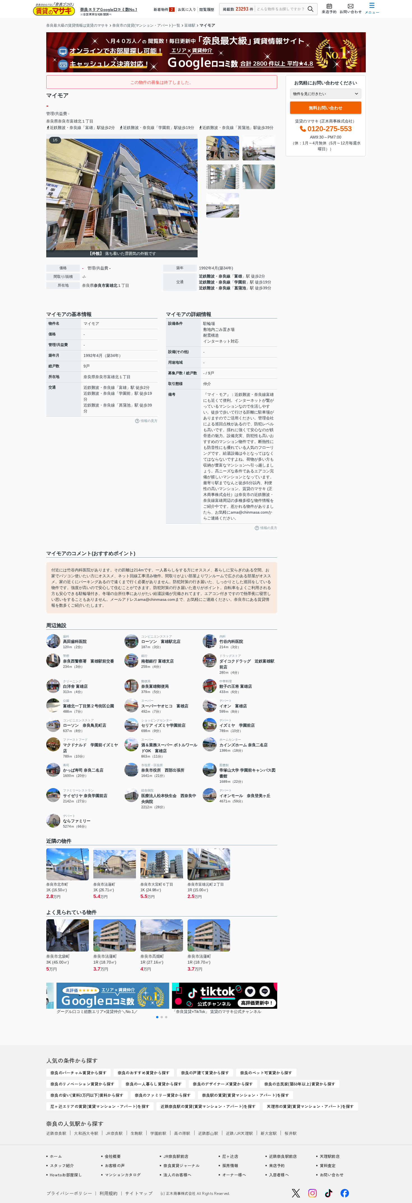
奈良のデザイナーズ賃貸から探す (223, 1084)
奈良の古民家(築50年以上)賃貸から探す (299, 1084)
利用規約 (108, 1193)
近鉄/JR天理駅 (239, 1133)
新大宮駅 (269, 1133)
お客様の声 (115, 1165)
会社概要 (113, 1156)
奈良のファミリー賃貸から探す (163, 1095)
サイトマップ (138, 1193)
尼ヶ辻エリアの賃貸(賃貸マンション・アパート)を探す (99, 1106)
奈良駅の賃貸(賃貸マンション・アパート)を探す (245, 1095)
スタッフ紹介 (62, 1165)
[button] (157, 1017)
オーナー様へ (234, 1174)
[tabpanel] (241, 177)
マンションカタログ (123, 1174)
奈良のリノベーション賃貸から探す (82, 1084)
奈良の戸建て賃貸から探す (205, 1072)
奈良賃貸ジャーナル (181, 1165)
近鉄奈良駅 (56, 1133)
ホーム (56, 1156)
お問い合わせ (332, 1174)
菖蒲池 (240, 288)
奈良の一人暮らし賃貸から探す (154, 1084)
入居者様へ (279, 1174)
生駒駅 (137, 1133)
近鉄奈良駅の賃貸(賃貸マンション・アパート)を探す (208, 1106)
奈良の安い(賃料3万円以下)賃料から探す (87, 1095)
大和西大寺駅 (86, 1133)
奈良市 (64, 121)
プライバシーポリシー (69, 1193)
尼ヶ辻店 (230, 1156)
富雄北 (76, 121)
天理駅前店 (330, 1156)
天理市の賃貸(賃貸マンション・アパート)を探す (310, 1106)
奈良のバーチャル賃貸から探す (78, 1072)
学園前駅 (158, 1133)
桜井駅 (290, 1133)
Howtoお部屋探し (66, 1174)
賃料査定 (328, 1165)
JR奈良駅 (114, 1133)
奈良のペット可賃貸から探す (266, 1072)
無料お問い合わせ (325, 107)
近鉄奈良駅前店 (283, 1156)
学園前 (240, 282)
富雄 (238, 276)
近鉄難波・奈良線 (214, 276)
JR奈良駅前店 (175, 1156)
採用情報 (230, 1165)
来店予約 (277, 1165)
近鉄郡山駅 (208, 1133)
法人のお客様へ (177, 1174)
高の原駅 (182, 1133)
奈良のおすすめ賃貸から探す (144, 1072)
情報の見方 (149, 421)
